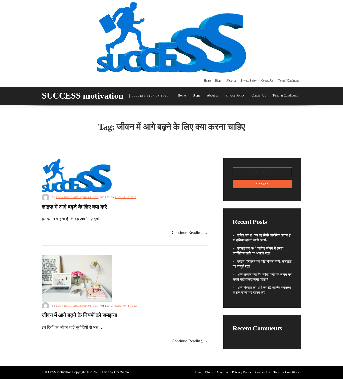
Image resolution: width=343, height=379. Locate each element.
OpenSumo (121, 372)
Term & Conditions (288, 80)
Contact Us (267, 80)
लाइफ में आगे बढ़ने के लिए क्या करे (74, 207)
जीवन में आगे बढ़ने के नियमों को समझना (79, 315)
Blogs (218, 80)
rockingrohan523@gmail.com (77, 197)
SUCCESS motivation (82, 95)
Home (207, 80)
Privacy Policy (249, 80)
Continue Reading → (190, 232)
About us (231, 80)
